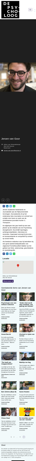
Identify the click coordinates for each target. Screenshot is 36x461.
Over (3, 445)
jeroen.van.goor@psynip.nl (12, 150)
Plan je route (7, 281)
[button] (18, 265)
